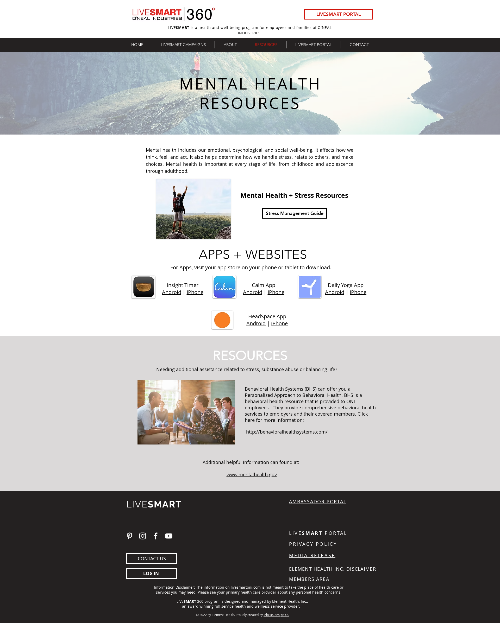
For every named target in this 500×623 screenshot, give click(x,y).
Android (171, 292)
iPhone (195, 292)
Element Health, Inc (289, 601)
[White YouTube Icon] (168, 536)
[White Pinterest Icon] (129, 536)
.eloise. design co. (276, 615)
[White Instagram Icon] (142, 536)
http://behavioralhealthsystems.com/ (287, 432)
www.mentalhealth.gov (252, 474)
